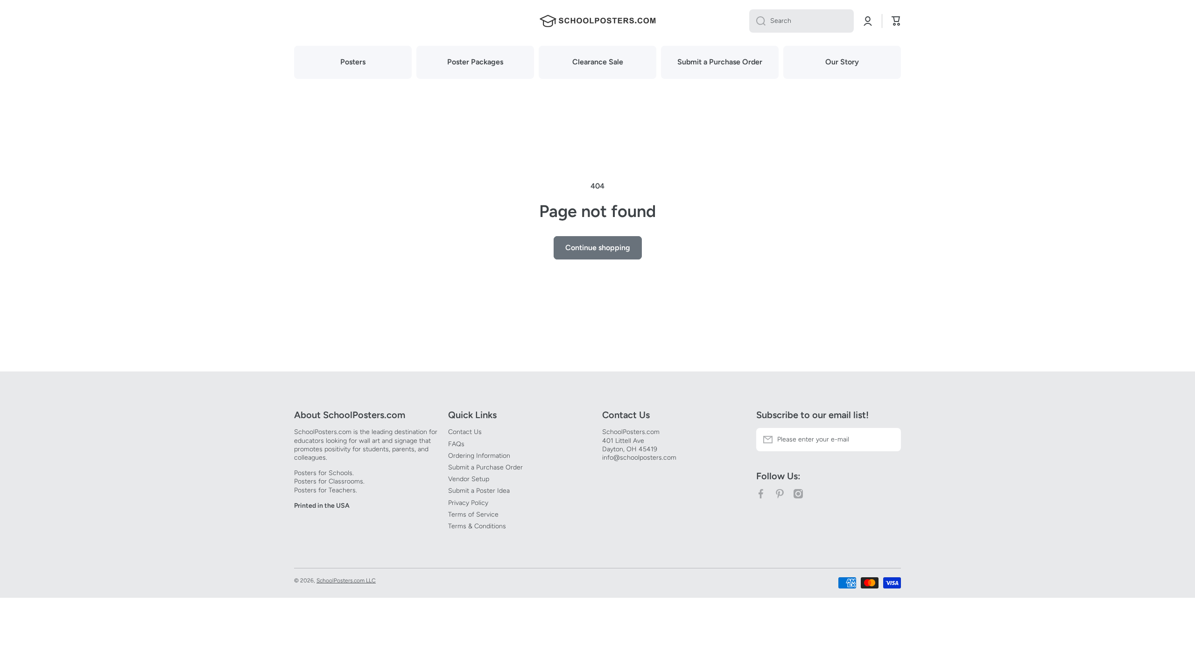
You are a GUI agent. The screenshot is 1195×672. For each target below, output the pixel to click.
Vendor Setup (468, 479)
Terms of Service (473, 514)
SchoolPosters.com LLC (346, 580)
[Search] (757, 21)
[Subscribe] (889, 439)
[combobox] (801, 21)
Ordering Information (479, 456)
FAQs (456, 444)
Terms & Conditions (477, 526)
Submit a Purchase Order (485, 467)
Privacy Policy (468, 503)
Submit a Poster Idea (479, 491)
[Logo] (597, 21)
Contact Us (465, 432)
